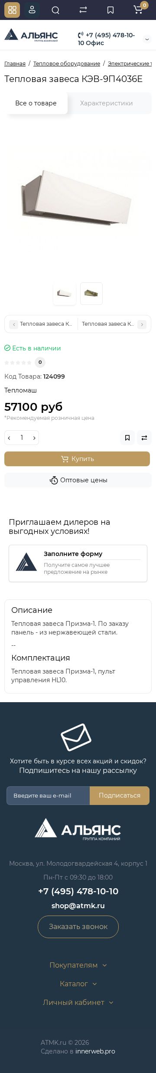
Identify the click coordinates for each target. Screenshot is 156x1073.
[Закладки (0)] (110, 10)
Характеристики (106, 103)
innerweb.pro (95, 1051)
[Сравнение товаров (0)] (83, 10)
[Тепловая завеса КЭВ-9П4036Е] (78, 201)
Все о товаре (36, 103)
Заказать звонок (78, 927)
